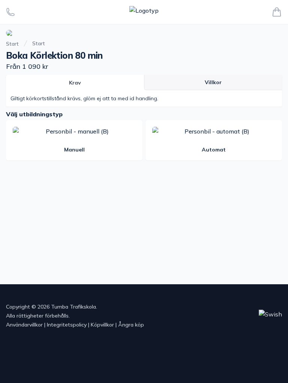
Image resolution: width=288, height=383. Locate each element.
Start (12, 43)
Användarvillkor (24, 324)
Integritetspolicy (67, 324)
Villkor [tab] (213, 82)
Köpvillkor (102, 324)
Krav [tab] (75, 82)
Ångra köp (131, 324)
